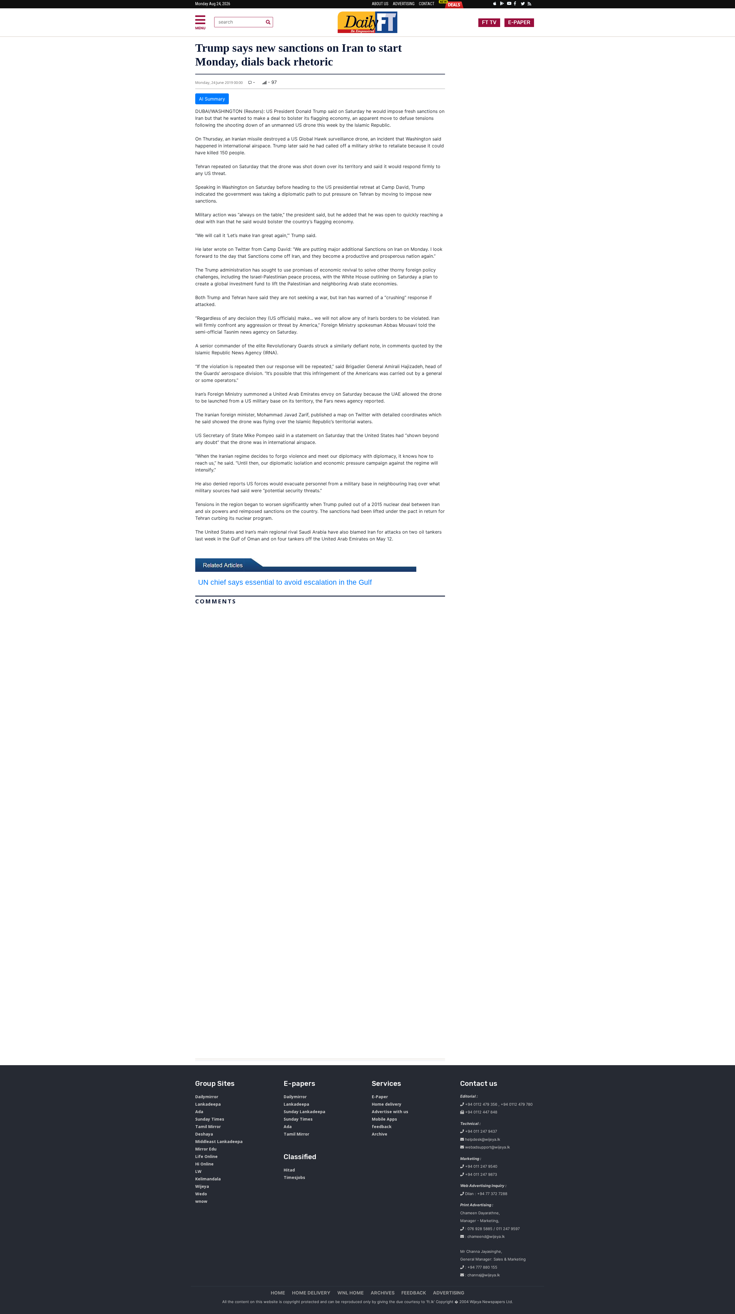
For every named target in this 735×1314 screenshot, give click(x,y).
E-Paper (380, 1096)
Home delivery (386, 1104)
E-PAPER (519, 22)
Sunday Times (209, 1119)
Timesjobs (294, 1177)
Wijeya (202, 1186)
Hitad (289, 1170)
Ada (199, 1111)
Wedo (201, 1193)
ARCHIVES (382, 1293)
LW (198, 1171)
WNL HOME (350, 1293)
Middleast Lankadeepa (219, 1141)
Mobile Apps (384, 1119)
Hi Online (204, 1164)
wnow (201, 1201)
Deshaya (204, 1134)
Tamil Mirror (208, 1126)
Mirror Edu (205, 1149)
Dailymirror (206, 1096)
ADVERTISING (448, 1293)
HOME (278, 1293)
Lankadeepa (208, 1104)
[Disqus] (320, 829)
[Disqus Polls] (320, 679)
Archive (379, 1134)
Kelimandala (208, 1179)
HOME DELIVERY (311, 1293)
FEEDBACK (413, 1293)
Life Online (206, 1156)
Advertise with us (390, 1111)
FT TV (489, 22)
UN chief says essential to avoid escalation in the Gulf (285, 582)
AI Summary (212, 99)
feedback (382, 1126)
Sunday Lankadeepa (304, 1111)
